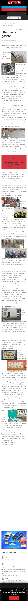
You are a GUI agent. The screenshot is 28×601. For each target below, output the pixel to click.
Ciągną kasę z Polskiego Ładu (7, 575)
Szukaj (25, 13)
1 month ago (17, 575)
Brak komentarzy (22, 29)
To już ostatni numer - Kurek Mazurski (9, 561)
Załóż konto (14, 9)
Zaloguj (14, 7)
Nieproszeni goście (10, 34)
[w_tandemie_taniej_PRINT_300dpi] (14, 540)
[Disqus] (14, 466)
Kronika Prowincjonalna (11, 40)
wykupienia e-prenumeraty (14, 165)
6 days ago (20, 561)
